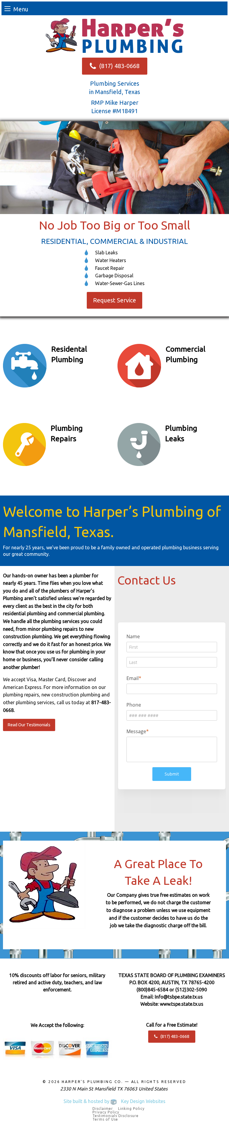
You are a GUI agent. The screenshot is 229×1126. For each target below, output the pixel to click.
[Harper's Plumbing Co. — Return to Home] (114, 35)
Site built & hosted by (114, 1101)
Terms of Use (105, 1119)
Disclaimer (102, 1108)
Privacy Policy (105, 1112)
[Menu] (7, 8)
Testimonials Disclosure (115, 1116)
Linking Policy (131, 1108)
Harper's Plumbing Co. (92, 1082)
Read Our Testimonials (28, 724)
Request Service (114, 300)
